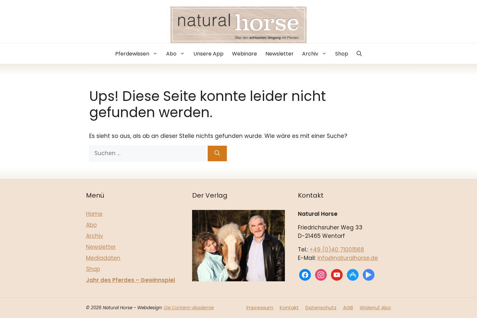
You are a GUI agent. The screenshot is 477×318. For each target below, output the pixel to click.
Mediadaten (103, 258)
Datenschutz (320, 307)
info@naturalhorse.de (347, 258)
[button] (359, 53)
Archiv (310, 53)
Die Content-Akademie (189, 308)
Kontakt (289, 307)
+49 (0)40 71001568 (337, 249)
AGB (348, 307)
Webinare (244, 53)
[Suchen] (217, 153)
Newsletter (279, 53)
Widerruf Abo (375, 307)
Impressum (259, 307)
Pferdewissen (132, 53)
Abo (171, 53)
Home (94, 214)
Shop (341, 53)
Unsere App (208, 53)
